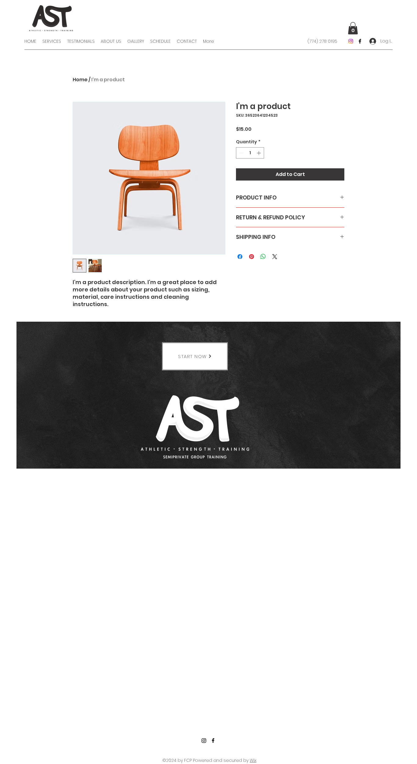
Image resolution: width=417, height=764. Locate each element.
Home (80, 79)
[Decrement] (241, 153)
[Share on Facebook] (240, 256)
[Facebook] (360, 41)
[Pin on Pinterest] (251, 256)
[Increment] (259, 153)
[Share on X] (274, 256)
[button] (353, 28)
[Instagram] (351, 41)
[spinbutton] (250, 153)
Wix (253, 760)
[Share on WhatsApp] (263, 256)
